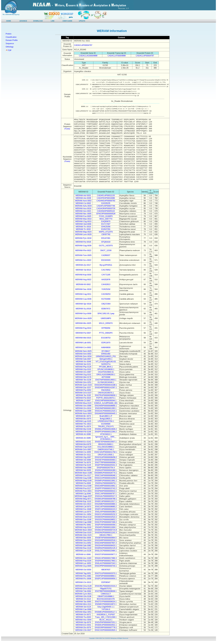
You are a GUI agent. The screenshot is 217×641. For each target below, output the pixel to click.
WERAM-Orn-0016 (83, 408)
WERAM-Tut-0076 (83, 462)
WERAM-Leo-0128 (83, 551)
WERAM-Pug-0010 (83, 328)
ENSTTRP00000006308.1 (106, 462)
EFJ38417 (106, 351)
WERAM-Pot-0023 (83, 398)
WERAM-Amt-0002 (83, 354)
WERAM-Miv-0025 (83, 323)
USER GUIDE (67, 21)
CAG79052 (105, 270)
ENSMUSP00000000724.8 (106, 530)
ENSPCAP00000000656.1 (106, 578)
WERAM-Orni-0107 (83, 393)
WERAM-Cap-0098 (83, 522)
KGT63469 (105, 299)
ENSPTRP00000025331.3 (106, 465)
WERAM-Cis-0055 (83, 452)
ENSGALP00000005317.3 (106, 496)
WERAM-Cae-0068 (83, 609)
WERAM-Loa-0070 (83, 512)
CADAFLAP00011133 (106, 195)
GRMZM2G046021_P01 (106, 356)
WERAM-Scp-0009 (83, 313)
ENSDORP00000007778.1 (106, 627)
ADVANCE (23, 21)
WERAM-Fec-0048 (83, 509)
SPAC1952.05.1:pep (105, 313)
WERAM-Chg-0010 (83, 221)
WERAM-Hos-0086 (83, 468)
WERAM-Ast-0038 (83, 198)
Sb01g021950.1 (105, 359)
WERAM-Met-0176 (83, 377)
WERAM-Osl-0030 (83, 570)
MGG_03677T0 (105, 219)
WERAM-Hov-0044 (83, 620)
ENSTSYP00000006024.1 (106, 601)
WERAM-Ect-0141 (83, 442)
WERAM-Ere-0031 (83, 625)
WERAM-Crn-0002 (83, 347)
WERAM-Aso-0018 (83, 208)
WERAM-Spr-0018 (83, 304)
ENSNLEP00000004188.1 (106, 470)
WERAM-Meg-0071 (83, 499)
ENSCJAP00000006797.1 (106, 494)
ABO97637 (105, 570)
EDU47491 (105, 238)
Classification (11, 37)
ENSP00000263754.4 (106, 468)
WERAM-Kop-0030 (83, 275)
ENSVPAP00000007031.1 (106, 622)
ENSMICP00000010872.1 (106, 604)
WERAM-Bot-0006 (83, 538)
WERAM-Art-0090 (83, 434)
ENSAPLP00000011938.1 (105, 527)
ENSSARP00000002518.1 (106, 540)
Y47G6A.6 (105, 609)
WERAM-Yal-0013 (83, 270)
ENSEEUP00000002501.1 (106, 625)
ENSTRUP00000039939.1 (106, 395)
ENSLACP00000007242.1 (106, 563)
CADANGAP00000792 (106, 201)
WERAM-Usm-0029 (83, 318)
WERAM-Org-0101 (83, 374)
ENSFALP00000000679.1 (105, 483)
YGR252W (105, 289)
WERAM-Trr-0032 (83, 229)
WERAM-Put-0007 (83, 333)
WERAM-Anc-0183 (83, 558)
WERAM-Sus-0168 (83, 519)
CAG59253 (105, 294)
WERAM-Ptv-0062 (83, 525)
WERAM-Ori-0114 (83, 599)
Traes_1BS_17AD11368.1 (106, 617)
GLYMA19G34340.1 (106, 382)
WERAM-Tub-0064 (83, 591)
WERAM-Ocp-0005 (83, 566)
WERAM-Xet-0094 (83, 460)
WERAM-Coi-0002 (83, 203)
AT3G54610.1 (106, 434)
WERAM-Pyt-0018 (83, 242)
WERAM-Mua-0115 (83, 403)
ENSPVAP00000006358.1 (106, 525)
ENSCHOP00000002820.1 (106, 630)
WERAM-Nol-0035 (83, 470)
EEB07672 (105, 309)
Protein (8, 34)
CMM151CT (106, 594)
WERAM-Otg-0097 (83, 457)
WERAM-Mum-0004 (83, 530)
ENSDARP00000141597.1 (106, 387)
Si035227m (106, 364)
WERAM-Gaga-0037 (83, 496)
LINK (52, 21)
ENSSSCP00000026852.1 (106, 519)
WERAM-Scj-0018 (83, 309)
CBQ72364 (105, 304)
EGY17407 (105, 224)
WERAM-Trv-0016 (83, 227)
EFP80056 (105, 328)
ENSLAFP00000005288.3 (105, 512)
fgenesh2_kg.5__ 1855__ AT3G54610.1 (105, 438)
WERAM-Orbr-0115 (83, 535)
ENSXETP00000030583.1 (106, 460)
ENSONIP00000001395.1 (105, 408)
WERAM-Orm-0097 (83, 449)
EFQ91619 (105, 242)
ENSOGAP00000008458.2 (106, 457)
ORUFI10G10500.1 (106, 455)
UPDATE (82, 21)
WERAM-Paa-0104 (83, 561)
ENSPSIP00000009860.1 (105, 576)
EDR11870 (105, 343)
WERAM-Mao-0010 (83, 219)
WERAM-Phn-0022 (83, 250)
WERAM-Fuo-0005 (83, 216)
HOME (8, 21)
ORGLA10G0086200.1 (105, 374)
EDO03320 (105, 260)
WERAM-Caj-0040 (83, 494)
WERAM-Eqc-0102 (83, 501)
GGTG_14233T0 (106, 246)
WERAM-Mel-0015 (83, 338)
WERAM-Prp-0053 (83, 390)
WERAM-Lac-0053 (83, 563)
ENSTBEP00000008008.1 (106, 591)
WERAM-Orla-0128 (83, 586)
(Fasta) (67, 129)
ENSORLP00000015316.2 (106, 586)
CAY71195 (105, 275)
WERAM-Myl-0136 (83, 429)
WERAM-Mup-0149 (83, 481)
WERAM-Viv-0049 (83, 361)
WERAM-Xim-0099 (83, 406)
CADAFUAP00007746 (106, 206)
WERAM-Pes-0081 (83, 576)
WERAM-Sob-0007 (83, 359)
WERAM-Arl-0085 (83, 438)
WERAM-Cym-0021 (83, 594)
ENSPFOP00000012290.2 (106, 432)
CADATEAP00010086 (106, 198)
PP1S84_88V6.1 (106, 367)
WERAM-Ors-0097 (83, 372)
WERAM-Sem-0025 (83, 351)
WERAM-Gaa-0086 (83, 411)
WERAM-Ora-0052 (83, 543)
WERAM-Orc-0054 (83, 514)
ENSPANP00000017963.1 (106, 561)
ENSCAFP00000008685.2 (106, 506)
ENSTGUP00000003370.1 (106, 573)
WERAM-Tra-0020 (83, 617)
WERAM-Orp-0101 (83, 369)
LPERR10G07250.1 (106, 421)
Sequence (10, 43)
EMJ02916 (105, 390)
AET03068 (105, 377)
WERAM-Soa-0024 (83, 540)
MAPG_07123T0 (106, 232)
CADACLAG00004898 (88, 56)
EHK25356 (105, 227)
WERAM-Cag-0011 (83, 294)
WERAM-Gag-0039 (83, 246)
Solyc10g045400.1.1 (105, 607)
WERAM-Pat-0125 (83, 465)
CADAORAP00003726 (106, 208)
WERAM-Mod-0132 (83, 517)
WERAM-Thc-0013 (83, 424)
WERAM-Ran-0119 (83, 548)
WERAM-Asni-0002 (83, 201)
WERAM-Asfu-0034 (83, 206)
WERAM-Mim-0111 (83, 604)
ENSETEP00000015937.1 (106, 442)
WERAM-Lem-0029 (83, 234)
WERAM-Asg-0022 (83, 279)
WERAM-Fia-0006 (83, 483)
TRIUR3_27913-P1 (106, 426)
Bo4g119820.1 (106, 419)
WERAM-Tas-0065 (83, 601)
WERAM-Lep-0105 (83, 421)
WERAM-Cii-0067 (83, 400)
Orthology (9, 47)
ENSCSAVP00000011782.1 (105, 452)
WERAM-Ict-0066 (83, 554)
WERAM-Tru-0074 (83, 426)
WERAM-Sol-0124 (83, 607)
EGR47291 (105, 229)
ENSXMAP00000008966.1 (106, 406)
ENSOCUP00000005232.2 (106, 514)
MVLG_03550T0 (106, 323)
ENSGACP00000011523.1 (106, 411)
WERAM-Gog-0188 (83, 478)
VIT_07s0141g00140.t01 (106, 361)
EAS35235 (105, 203)
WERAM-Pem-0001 (83, 491)
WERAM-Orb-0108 (83, 596)
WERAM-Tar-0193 (83, 395)
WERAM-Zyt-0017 (83, 265)
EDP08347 (105, 582)
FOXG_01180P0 (106, 216)
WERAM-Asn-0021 (83, 211)
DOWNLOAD (38, 21)
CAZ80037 (105, 255)
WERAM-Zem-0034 (83, 356)
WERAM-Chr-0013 (83, 582)
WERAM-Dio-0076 (83, 627)
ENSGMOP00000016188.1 (106, 385)
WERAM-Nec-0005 (83, 214)
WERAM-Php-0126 (83, 367)
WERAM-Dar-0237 (83, 387)
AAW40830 (105, 347)
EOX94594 (105, 424)
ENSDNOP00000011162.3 (106, 532)
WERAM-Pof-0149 (83, 432)
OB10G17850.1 (105, 535)
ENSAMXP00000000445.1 (106, 413)
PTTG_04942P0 (105, 333)
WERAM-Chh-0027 (83, 630)
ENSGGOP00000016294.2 (106, 478)
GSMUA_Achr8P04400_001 (105, 403)
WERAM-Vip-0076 (83, 622)
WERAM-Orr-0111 (83, 455)
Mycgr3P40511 (106, 265)
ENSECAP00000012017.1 (106, 501)
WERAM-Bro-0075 (83, 419)
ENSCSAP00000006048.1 (106, 475)
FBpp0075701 (106, 589)
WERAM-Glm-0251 (83, 382)
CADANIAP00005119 (106, 211)
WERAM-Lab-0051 (83, 343)
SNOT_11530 (105, 250)
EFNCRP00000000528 (105, 214)
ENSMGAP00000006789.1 (106, 499)
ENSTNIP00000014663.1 (105, 380)
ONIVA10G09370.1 (106, 393)
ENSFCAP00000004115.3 (106, 509)
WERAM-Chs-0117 (83, 475)
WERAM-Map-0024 (83, 232)
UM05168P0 (106, 318)
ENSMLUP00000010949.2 (106, 429)
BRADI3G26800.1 (105, 444)
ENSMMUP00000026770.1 (106, 473)
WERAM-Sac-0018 (83, 289)
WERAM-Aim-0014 (83, 504)
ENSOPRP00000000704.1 (106, 566)
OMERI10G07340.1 (106, 449)
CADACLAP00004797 (83, 45)
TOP (9, 50)
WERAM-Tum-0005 (83, 255)
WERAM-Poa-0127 (83, 488)
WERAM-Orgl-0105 (83, 447)
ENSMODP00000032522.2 (106, 517)
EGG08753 (105, 338)
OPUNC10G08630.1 (105, 369)
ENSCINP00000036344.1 (105, 400)
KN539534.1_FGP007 (106, 614)
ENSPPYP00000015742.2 (106, 488)
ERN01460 (105, 354)
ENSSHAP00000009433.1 (106, 545)
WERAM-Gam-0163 (83, 385)
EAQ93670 (105, 221)
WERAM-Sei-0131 (83, 364)
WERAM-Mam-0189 (83, 473)
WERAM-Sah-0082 (83, 545)
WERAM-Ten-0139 (83, 380)
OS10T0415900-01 (106, 372)
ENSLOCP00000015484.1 (106, 551)
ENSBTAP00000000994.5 (106, 538)
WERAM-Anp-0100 (83, 527)
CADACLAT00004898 (117, 56)
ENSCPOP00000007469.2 (106, 522)
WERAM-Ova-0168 (83, 486)
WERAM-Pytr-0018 (83, 238)
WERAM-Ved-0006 (83, 224)
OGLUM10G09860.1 (105, 447)
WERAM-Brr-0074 (83, 416)
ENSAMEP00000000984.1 (106, 504)
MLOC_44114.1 (105, 620)
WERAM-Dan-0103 (83, 532)
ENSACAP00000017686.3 (106, 558)
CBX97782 (105, 234)
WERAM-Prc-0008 (83, 578)
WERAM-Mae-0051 (83, 612)
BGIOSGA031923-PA (106, 599)
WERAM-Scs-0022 (83, 260)
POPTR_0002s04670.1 (105, 398)
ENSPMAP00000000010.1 (106, 491)
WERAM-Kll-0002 (83, 284)
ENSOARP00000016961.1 (106, 486)
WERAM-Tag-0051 (83, 573)
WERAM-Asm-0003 (83, 413)
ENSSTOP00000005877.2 (106, 554)
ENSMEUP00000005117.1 (106, 612)
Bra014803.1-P (106, 416)
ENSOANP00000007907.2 (106, 543)
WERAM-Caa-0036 (83, 299)
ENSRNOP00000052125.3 (106, 548)
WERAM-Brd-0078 (83, 444)
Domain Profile (12, 40)
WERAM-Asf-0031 (83, 195)
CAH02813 (105, 284)
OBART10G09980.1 (106, 596)
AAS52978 (105, 279)
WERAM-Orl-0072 (83, 614)
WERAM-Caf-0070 (83, 506)
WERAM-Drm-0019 (83, 589)
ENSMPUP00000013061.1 (106, 481)
